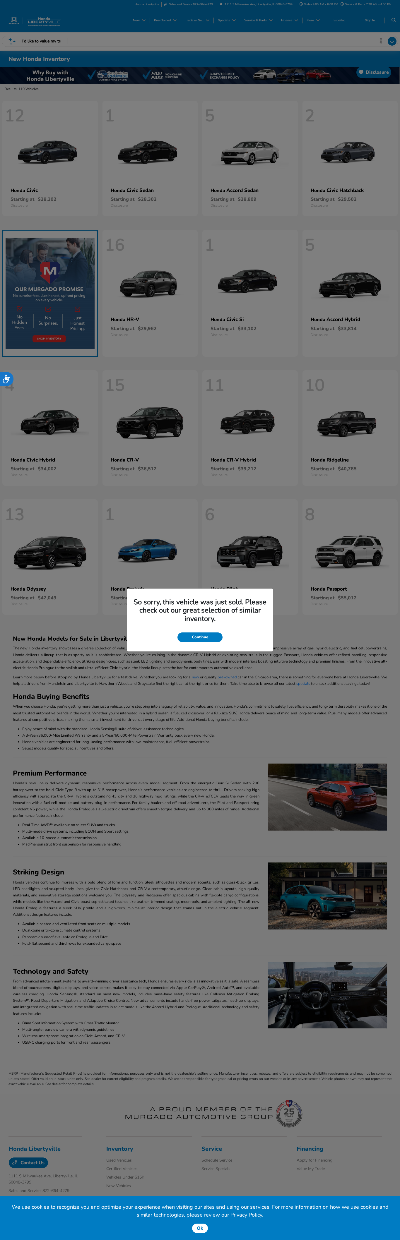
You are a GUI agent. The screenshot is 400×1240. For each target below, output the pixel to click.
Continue (200, 637)
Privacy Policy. (246, 1214)
